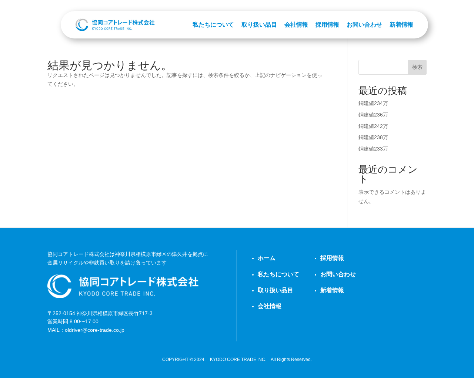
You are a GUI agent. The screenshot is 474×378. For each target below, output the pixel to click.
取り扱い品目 (259, 24)
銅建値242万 (373, 126)
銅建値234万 (373, 103)
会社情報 (296, 24)
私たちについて (213, 24)
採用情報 (327, 24)
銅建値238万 (373, 137)
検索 (417, 67)
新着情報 (401, 24)
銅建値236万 (373, 115)
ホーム (267, 258)
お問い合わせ (364, 24)
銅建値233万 (373, 149)
